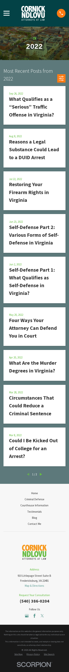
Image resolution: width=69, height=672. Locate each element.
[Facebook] (34, 616)
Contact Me (34, 524)
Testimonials (34, 511)
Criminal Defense (34, 499)
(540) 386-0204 (34, 601)
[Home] (33, 13)
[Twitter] (42, 616)
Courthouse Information (34, 505)
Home (34, 493)
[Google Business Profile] (27, 616)
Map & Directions (34, 585)
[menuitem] (18, 654)
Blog (34, 517)
